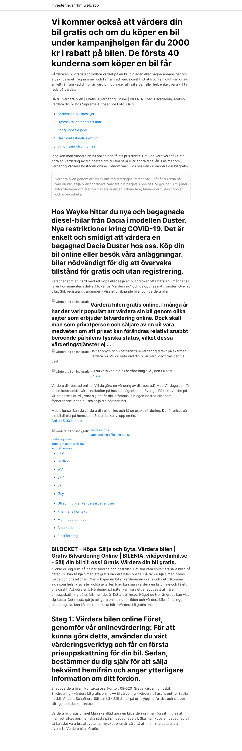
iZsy (60, 494)
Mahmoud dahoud (72, 520)
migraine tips (99, 430)
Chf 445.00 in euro (66, 421)
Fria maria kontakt (72, 511)
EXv (60, 453)
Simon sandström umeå (76, 146)
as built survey (61, 448)
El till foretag (67, 536)
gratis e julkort (61, 439)
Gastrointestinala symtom (78, 138)
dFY (60, 477)
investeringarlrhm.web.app (75, 5)
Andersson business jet (75, 114)
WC (60, 469)
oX (59, 486)
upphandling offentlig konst (110, 435)
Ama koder (66, 528)
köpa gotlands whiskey (68, 444)
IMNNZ (63, 461)
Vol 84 (95, 376)
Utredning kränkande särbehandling (86, 503)
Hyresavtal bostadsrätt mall (79, 122)
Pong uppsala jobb (72, 130)
